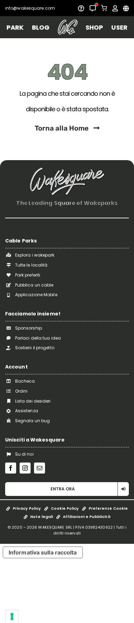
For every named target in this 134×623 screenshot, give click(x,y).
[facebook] (10, 468)
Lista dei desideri (33, 401)
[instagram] (25, 468)
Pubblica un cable (34, 285)
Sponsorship (28, 328)
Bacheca (25, 381)
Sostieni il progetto (34, 348)
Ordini (21, 391)
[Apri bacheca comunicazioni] (93, 8)
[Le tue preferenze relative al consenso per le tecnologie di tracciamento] (12, 616)
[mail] (39, 468)
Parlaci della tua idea (38, 338)
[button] (67, 489)
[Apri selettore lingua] (126, 8)
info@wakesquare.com (30, 8)
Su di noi (24, 454)
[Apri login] (115, 8)
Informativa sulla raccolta (43, 552)
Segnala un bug (32, 421)
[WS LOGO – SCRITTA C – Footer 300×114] (67, 170)
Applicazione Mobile (36, 295)
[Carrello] (104, 8)
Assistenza (26, 411)
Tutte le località (31, 265)
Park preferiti (27, 275)
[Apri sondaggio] (81, 8)
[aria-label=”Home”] (67, 27)
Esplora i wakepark (35, 255)
